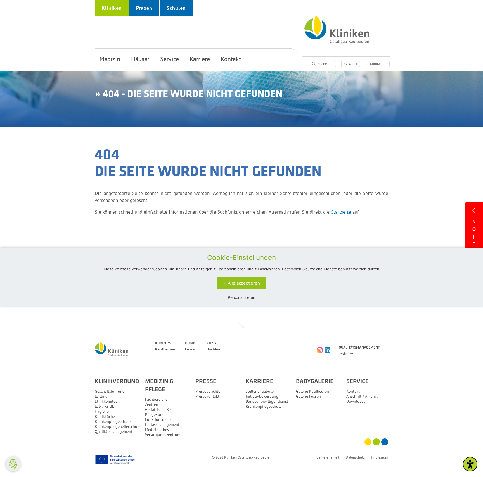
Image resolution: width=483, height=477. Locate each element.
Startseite (341, 212)
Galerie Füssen (308, 396)
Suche (322, 63)
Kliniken (112, 8)
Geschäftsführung (110, 391)
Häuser (140, 59)
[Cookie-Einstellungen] (13, 463)
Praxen (144, 8)
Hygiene (102, 411)
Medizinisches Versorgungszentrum (162, 432)
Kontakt (231, 59)
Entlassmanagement (162, 424)
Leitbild (101, 396)
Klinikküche (105, 416)
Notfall (474, 244)
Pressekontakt (207, 396)
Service (169, 59)
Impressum (379, 457)
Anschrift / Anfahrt (362, 396)
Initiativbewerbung (262, 396)
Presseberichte (207, 391)
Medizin (110, 59)
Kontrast (376, 63)
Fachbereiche (156, 399)
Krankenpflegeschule (113, 421)
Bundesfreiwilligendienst (267, 401)
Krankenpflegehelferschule (117, 426)
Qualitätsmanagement (113, 431)
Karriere (200, 59)
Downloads (355, 401)
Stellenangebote (260, 391)
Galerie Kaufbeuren (312, 391)
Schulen (176, 8)
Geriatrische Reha (160, 409)
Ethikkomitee (106, 401)
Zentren (151, 404)
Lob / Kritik (104, 406)
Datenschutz (355, 457)
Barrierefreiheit (327, 457)
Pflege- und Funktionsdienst (159, 417)
